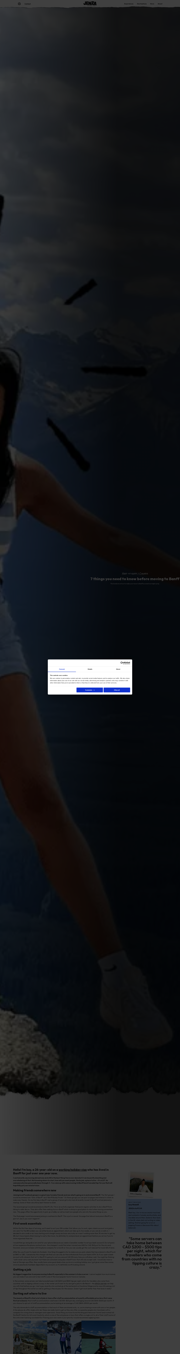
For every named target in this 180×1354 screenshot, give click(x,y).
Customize (88, 690)
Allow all (117, 690)
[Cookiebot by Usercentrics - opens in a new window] (122, 663)
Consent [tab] (62, 669)
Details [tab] (90, 669)
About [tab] (118, 669)
